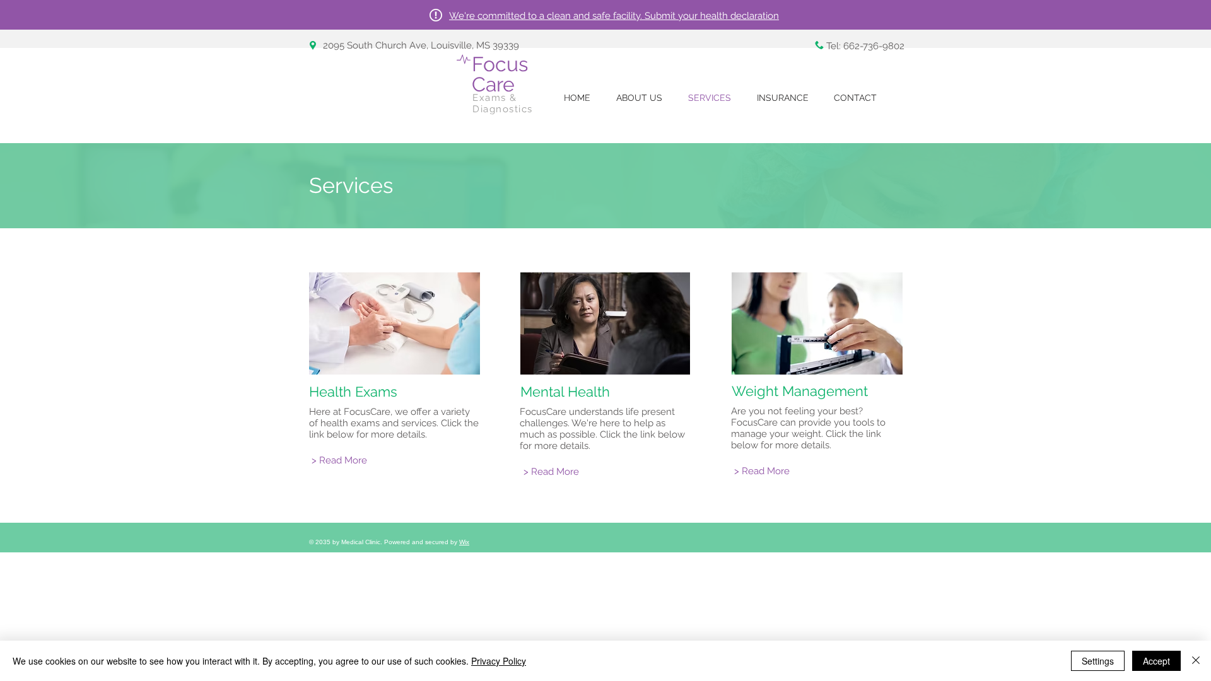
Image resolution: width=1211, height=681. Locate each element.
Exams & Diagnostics (502, 103)
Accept (1156, 661)
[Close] (1195, 661)
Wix (464, 541)
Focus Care (500, 74)
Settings (1098, 661)
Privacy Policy (498, 661)
